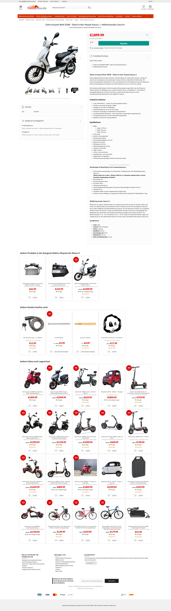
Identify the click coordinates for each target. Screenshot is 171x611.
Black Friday (58, 571)
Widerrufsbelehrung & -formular (64, 565)
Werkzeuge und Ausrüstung (87, 16)
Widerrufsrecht (59, 560)
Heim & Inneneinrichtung (105, 16)
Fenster (127, 16)
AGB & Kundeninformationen (63, 558)
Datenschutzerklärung (61, 564)
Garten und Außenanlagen (44, 16)
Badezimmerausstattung (26, 16)
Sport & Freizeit (71, 16)
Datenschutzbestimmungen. (85, 588)
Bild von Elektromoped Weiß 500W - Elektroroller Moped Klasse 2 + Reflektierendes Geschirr (51, 98)
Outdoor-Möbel (136, 16)
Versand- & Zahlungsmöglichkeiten (65, 562)
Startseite (21, 20)
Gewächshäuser (59, 16)
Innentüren (119, 16)
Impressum (58, 567)
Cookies (57, 569)
